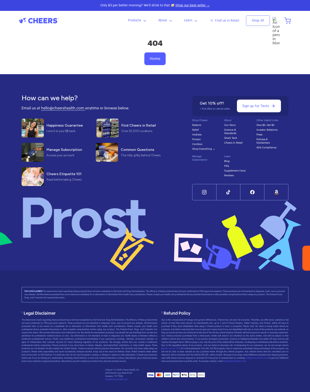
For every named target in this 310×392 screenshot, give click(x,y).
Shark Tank (230, 138)
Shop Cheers (199, 120)
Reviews (229, 175)
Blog (227, 161)
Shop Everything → (203, 149)
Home (155, 59)
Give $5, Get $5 (265, 125)
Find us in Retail (227, 20)
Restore (196, 125)
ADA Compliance (266, 147)
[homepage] (53, 20)
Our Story (230, 125)
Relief (195, 130)
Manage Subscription (199, 158)
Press (259, 134)
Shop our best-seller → (192, 5)
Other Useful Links (267, 120)
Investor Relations (267, 130)
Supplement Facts (235, 170)
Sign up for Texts (255, 106)
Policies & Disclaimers (263, 141)
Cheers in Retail (233, 143)
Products (134, 20)
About (162, 20)
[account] (276, 20)
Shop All (258, 20)
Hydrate (197, 134)
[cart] (287, 20)
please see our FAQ (171, 349)
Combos (197, 144)
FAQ (226, 166)
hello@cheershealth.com (63, 108)
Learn (188, 20)
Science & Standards (230, 132)
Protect (196, 139)
